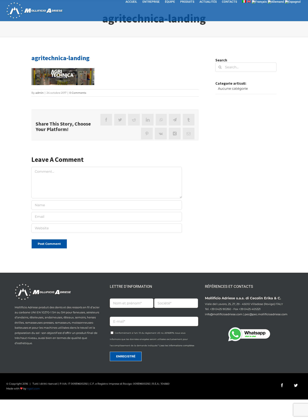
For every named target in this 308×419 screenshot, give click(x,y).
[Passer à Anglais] (249, 1)
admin (39, 92)
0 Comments (77, 92)
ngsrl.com (33, 388)
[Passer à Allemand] (276, 2)
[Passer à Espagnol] (293, 2)
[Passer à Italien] (244, 1)
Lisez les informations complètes (176, 345)
